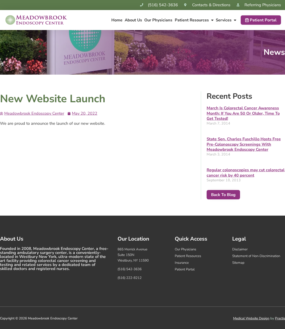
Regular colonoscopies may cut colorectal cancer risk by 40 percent (246, 172)
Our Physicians (158, 20)
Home (116, 20)
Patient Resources (192, 20)
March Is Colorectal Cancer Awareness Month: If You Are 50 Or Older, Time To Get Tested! (243, 113)
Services (224, 20)
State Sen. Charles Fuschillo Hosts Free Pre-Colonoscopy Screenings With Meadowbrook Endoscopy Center (244, 144)
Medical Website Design (251, 318)
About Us (133, 20)
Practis (280, 318)
